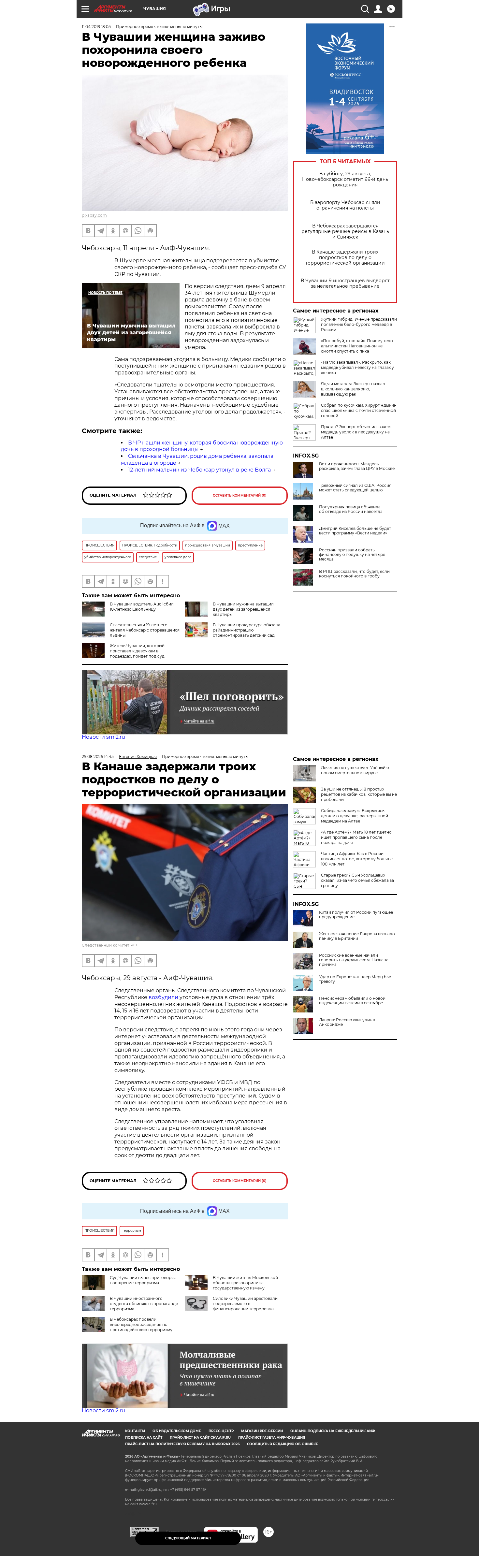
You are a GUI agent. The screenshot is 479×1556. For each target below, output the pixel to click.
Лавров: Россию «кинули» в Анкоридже (347, 1022)
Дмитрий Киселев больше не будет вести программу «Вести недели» (355, 530)
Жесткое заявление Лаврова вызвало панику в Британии (357, 936)
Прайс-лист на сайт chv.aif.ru (200, 1437)
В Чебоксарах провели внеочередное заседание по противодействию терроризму (141, 1324)
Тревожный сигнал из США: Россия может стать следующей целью (355, 487)
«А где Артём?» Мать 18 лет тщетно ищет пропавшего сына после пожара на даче (356, 837)
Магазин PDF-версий (262, 1431)
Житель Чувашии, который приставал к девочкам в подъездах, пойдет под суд (137, 651)
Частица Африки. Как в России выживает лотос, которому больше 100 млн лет (357, 858)
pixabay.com (94, 215)
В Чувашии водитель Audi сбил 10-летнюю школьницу (142, 607)
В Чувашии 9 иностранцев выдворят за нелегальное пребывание (345, 283)
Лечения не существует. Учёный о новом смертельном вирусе (355, 770)
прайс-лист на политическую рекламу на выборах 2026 (182, 1444)
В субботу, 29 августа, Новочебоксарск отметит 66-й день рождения (345, 179)
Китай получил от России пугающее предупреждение (356, 914)
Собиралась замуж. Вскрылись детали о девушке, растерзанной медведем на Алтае (354, 815)
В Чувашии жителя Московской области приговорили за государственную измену (245, 1282)
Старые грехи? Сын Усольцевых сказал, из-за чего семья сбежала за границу (357, 880)
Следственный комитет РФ (109, 945)
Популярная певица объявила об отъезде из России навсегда (351, 509)
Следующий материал (188, 1538)
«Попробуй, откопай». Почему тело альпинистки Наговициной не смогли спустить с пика (357, 346)
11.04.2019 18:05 (96, 26)
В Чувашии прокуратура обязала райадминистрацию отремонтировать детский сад (246, 630)
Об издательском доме (176, 1431)
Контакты (135, 1431)
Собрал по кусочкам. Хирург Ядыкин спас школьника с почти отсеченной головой (359, 410)
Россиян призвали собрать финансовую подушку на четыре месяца (352, 554)
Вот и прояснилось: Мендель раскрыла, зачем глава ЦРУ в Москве (357, 466)
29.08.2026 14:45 (98, 756)
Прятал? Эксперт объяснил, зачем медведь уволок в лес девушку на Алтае (355, 432)
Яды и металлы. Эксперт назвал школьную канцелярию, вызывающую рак (353, 389)
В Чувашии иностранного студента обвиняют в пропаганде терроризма (144, 1303)
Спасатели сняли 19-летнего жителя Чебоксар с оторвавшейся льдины (145, 630)
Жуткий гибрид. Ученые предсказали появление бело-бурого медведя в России (359, 324)
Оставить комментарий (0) (240, 495)
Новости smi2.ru (103, 737)
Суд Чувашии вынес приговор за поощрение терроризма (143, 1280)
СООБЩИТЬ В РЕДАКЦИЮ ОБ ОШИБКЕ (282, 1444)
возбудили (164, 997)
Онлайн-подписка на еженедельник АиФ (332, 1431)
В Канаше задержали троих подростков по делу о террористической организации (345, 257)
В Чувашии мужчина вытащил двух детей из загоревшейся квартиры (243, 609)
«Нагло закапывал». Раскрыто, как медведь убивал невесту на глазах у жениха (357, 367)
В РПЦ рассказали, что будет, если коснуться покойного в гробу (354, 573)
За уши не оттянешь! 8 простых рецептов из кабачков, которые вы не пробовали (359, 794)
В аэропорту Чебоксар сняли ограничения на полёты (345, 205)
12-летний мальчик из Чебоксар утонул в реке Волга (199, 470)
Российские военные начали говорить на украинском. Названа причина (353, 960)
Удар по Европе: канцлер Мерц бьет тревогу (356, 979)
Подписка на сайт (143, 1437)
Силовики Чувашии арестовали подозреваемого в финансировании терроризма (245, 1303)
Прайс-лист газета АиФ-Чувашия (271, 1437)
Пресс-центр (221, 1431)
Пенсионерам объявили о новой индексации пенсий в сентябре (352, 1000)
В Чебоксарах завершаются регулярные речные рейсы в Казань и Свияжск (345, 231)
